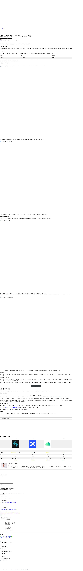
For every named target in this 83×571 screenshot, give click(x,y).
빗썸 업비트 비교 (7, 519)
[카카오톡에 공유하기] (7, 537)
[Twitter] (5, 563)
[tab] (36, 416)
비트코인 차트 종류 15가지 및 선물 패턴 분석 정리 (8, 502)
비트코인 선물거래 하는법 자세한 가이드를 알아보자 (8, 509)
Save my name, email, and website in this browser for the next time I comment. (13, 493)
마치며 (5, 531)
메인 (1, 38)
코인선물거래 (4, 38)
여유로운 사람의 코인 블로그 (9, 40)
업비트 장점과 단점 (10, 529)
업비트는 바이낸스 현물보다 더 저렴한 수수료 (12, 407)
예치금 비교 (8, 524)
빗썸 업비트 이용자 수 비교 (11, 523)
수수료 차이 (8, 520)
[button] (82, 30)
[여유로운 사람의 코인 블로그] (1, 40)
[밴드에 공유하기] (4, 537)
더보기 (1, 515)
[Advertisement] (36, 427)
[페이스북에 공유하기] (9, 537)
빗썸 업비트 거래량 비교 (10, 522)
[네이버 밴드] (7, 563)
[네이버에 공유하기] (1, 537)
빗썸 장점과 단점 (9, 528)
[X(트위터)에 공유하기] (12, 537)
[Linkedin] (3, 563)
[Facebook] (1, 563)
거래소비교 (9, 38)
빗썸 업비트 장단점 (7, 527)
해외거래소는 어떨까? (10, 526)
